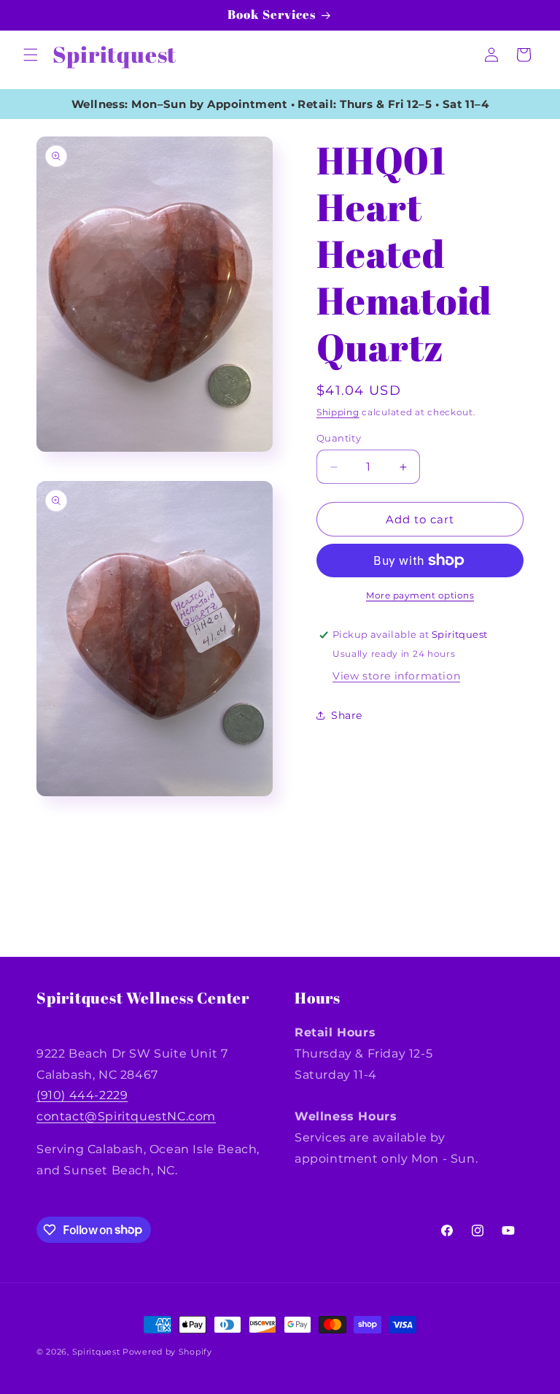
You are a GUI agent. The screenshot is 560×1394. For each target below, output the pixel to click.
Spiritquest (96, 1352)
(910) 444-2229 (82, 1095)
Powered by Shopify (167, 1352)
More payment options (420, 595)
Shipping (337, 412)
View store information (396, 675)
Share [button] (346, 715)
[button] (31, 55)
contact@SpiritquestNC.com (126, 1116)
